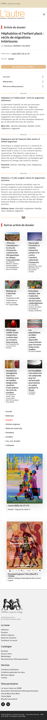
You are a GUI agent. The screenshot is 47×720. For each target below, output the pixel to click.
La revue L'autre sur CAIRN (11, 688)
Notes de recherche (8, 638)
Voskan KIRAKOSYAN (33, 265)
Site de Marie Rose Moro (10, 694)
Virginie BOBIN (13, 304)
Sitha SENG (34, 305)
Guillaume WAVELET (10, 263)
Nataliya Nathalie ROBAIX (12, 264)
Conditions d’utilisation (10, 669)
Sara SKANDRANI (11, 267)
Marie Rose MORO (35, 308)
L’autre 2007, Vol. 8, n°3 (20, 53)
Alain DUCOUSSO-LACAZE (34, 270)
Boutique (4, 651)
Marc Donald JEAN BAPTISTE (10, 398)
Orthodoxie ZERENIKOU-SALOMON (17, 46)
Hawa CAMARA (36, 351)
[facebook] (3, 704)
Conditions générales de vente (13, 672)
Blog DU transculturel (9, 699)
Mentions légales (7, 675)
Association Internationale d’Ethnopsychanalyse (19, 691)
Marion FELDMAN (11, 269)
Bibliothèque (6, 656)
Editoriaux (5, 630)
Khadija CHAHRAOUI (35, 311)
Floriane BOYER (14, 344)
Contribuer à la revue (9, 640)
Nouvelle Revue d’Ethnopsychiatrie (14, 659)
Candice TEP (33, 307)
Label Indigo (22, 716)
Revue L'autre (6, 654)
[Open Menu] (44, 14)
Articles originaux (7, 635)
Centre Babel (6, 696)
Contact (4, 678)
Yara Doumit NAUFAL (11, 347)
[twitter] (8, 704)
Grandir (11, 59)
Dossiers (4, 632)
